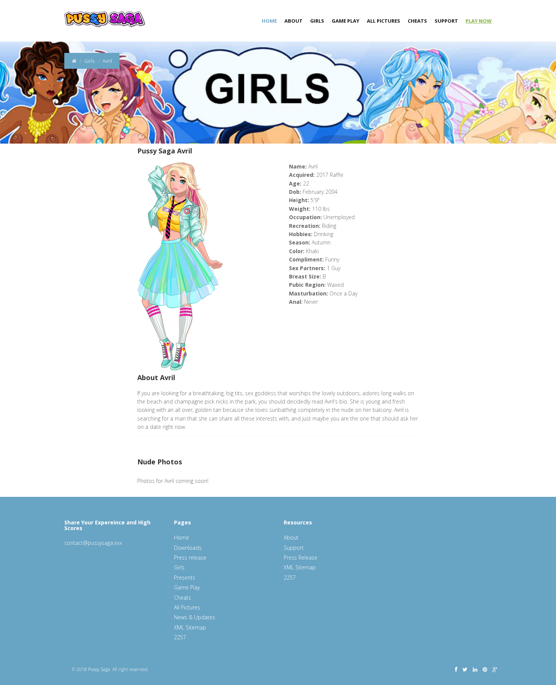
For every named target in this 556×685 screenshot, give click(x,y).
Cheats (417, 20)
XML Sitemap (190, 627)
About (293, 20)
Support (446, 20)
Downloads (188, 547)
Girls (317, 20)
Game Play (345, 20)
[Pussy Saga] (102, 15)
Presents (184, 577)
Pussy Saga (99, 669)
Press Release (300, 557)
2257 (180, 637)
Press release (190, 557)
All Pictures (383, 20)
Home (269, 20)
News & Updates (194, 617)
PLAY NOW (479, 20)
